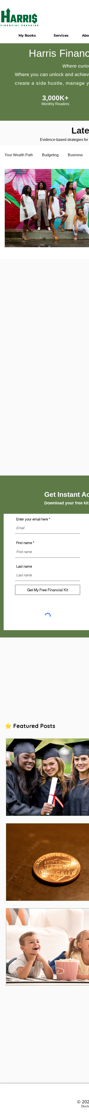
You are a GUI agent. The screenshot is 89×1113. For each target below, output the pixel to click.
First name (24, 542)
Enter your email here (32, 519)
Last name (24, 566)
